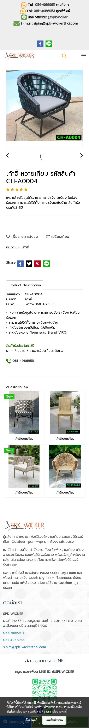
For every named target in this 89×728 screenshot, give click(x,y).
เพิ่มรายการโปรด (24, 236)
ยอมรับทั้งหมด (54, 720)
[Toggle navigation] (83, 55)
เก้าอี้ (25, 247)
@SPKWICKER (63, 671)
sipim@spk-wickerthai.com (24, 647)
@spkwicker (58, 17)
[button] (63, 56)
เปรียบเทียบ (59, 236)
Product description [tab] (24, 285)
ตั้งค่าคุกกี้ (31, 720)
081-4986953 (45, 11)
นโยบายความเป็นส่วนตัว (30, 711)
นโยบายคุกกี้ (59, 711)
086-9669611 (45, 4)
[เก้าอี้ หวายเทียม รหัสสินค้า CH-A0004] (44, 105)
